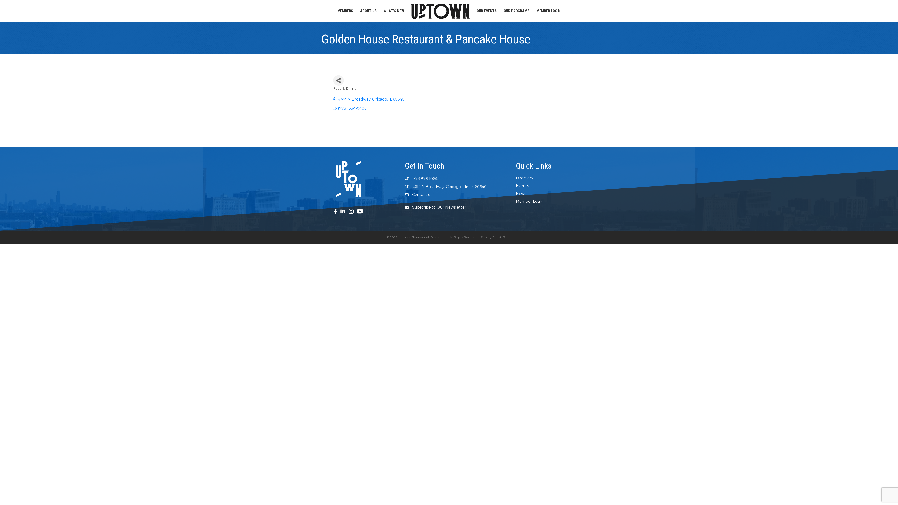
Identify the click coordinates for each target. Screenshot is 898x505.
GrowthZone (501, 237)
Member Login (548, 11)
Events (522, 186)
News (521, 193)
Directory (524, 178)
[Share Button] (338, 80)
